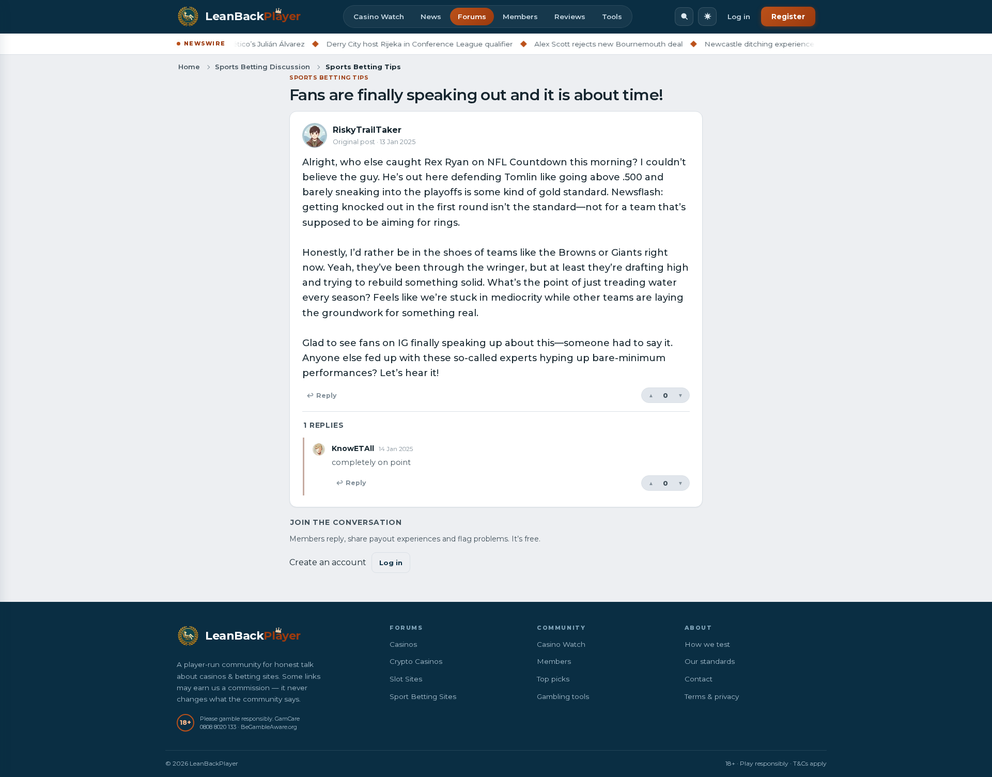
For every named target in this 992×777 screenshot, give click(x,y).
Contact (698, 679)
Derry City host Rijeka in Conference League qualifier (400, 44)
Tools (612, 16)
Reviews (569, 16)
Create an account (327, 562)
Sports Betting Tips (328, 77)
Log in (738, 16)
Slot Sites (406, 679)
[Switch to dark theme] (707, 16)
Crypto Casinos (416, 661)
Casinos (403, 644)
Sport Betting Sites (423, 696)
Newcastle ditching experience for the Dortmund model (785, 44)
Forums (472, 16)
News (431, 16)
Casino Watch (378, 16)
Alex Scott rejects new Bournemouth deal (590, 44)
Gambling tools (563, 696)
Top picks (553, 679)
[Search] (684, 16)
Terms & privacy (712, 696)
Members (520, 16)
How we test (707, 644)
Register (788, 16)
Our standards (710, 661)
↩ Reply (321, 395)
